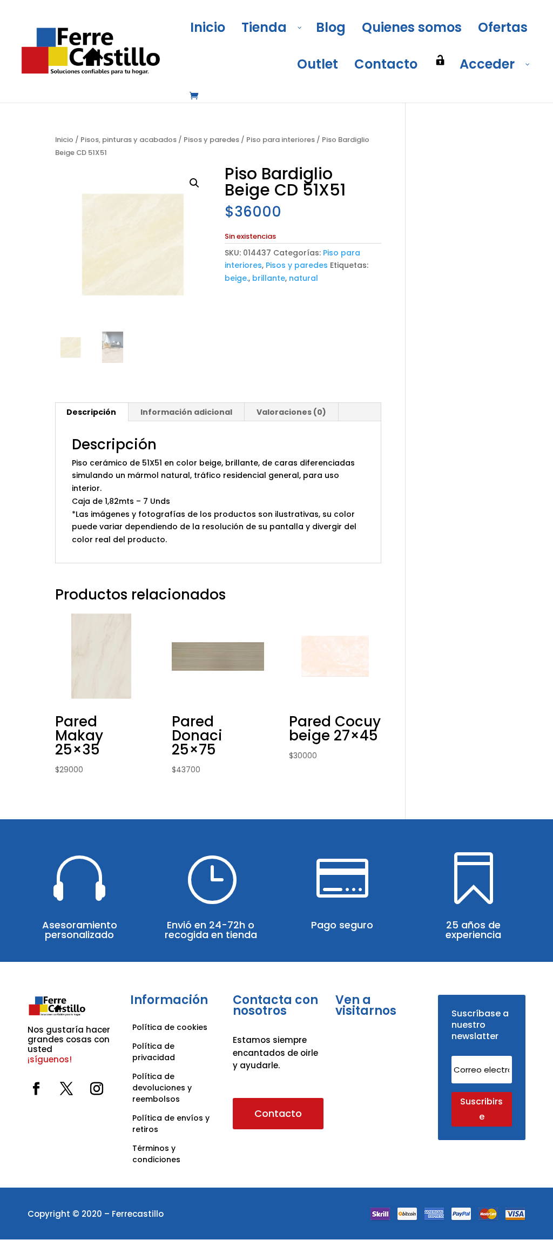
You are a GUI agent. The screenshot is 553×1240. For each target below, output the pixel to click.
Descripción (91, 412)
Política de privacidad (153, 1052)
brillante (268, 278)
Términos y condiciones (157, 1154)
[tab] (92, 412)
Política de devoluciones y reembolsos (162, 1087)
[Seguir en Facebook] (36, 1089)
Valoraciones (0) (291, 412)
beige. (236, 278)
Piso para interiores (280, 139)
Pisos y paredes (211, 139)
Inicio (64, 139)
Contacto (278, 1113)
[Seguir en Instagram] (97, 1089)
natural (303, 278)
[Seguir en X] (66, 1089)
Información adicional (186, 412)
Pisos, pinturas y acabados (128, 139)
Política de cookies (169, 1027)
